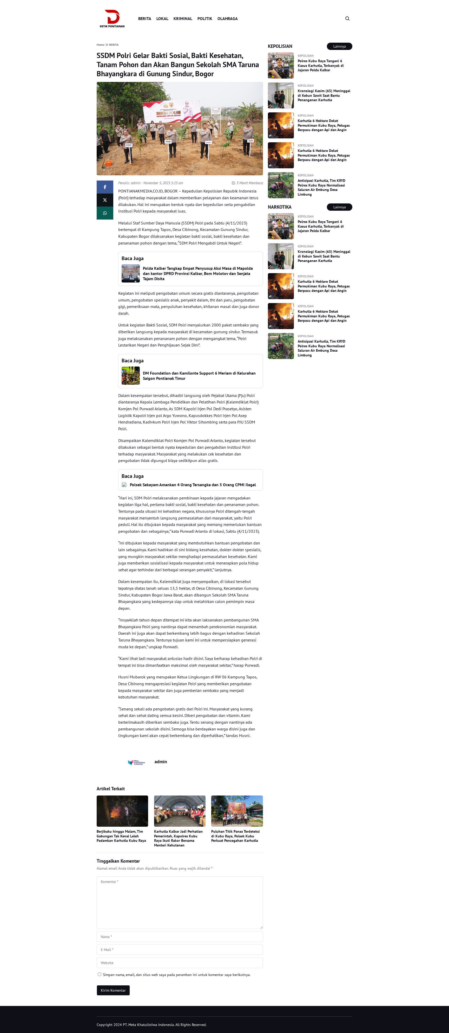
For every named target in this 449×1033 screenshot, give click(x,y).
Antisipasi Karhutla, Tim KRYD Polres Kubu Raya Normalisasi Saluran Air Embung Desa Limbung (321, 187)
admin (135, 183)
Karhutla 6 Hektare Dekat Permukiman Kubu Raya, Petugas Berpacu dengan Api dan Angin (324, 125)
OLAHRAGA (227, 18)
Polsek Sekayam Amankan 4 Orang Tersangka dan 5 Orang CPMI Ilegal (193, 484)
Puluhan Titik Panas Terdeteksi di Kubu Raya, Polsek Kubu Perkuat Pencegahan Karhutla (235, 836)
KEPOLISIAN (306, 55)
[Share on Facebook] (105, 187)
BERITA (144, 18)
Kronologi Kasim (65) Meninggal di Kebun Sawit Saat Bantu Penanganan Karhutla (324, 95)
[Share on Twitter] (105, 200)
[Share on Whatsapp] (105, 213)
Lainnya (339, 46)
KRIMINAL (183, 18)
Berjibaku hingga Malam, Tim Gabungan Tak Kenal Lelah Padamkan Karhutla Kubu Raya (121, 836)
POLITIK (204, 18)
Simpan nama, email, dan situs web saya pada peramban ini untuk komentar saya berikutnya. (176, 974)
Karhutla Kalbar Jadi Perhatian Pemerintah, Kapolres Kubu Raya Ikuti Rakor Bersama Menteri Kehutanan (178, 838)
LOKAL (162, 18)
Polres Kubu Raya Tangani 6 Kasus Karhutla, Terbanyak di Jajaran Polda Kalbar (321, 65)
